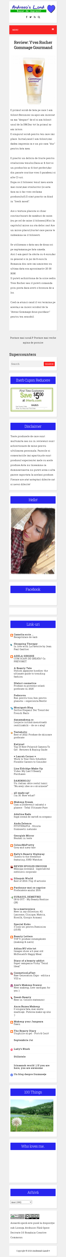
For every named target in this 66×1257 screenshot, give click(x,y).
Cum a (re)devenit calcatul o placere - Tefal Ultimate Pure (31, 806)
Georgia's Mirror (24, 835)
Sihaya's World (23, 878)
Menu (15, 30)
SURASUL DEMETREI (27, 896)
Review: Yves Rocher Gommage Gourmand (33, 45)
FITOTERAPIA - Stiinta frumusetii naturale (27, 827)
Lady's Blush (22, 1048)
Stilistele (20, 1056)
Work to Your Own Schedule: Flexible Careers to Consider (30, 760)
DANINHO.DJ (22, 780)
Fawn (17, 1024)
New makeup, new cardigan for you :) (32, 989)
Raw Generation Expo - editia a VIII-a (32, 977)
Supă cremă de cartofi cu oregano (33, 816)
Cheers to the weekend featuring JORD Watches (28, 858)
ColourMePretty (24, 844)
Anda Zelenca (22, 823)
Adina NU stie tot (25, 948)
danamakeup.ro (23, 719)
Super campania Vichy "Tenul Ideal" (31, 965)
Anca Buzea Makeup (27, 1006)
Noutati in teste (23, 838)
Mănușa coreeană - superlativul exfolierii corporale (32, 870)
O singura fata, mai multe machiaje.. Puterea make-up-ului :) (32, 1012)
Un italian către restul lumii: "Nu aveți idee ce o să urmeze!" (31, 785)
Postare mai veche (45, 337)
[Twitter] (31, 17)
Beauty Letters (23, 936)
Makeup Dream (23, 802)
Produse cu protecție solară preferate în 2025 (29, 687)
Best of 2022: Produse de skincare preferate (33, 736)
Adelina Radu (22, 814)
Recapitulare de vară (25, 637)
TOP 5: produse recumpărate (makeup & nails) (30, 940)
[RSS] (35, 17)
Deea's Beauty (22, 997)
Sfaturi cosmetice (25, 683)
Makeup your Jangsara (28, 1021)
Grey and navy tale (25, 847)
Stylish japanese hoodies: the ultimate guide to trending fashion (31, 673)
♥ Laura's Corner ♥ (25, 756)
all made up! (21, 792)
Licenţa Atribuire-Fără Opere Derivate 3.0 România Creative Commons (30, 1232)
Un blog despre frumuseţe (30, 1074)
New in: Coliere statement (29, 999)
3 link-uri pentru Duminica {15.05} (30, 928)
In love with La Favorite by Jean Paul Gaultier (33, 648)
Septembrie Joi (23, 1040)
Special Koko (22, 924)
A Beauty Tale (23, 668)
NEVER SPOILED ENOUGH (30, 866)
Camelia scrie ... (23, 634)
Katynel (19, 744)
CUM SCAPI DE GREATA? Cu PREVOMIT (29, 660)
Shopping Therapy (26, 643)
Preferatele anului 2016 (27, 890)
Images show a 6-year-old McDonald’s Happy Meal (28, 953)
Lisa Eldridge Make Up (28, 768)
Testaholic (20, 732)
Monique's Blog (23, 707)
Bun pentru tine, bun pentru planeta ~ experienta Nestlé (30, 699)
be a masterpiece (24, 908)
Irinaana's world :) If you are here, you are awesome (32, 1066)
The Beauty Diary (25, 1030)
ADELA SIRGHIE (24, 655)
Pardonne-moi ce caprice (29, 887)
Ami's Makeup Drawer (28, 985)
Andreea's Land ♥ (41, 1250)
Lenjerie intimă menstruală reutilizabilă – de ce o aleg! (30, 724)
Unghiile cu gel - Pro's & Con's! (31, 1033)
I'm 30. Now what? (24, 795)
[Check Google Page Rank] (17, 1218)
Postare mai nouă (20, 337)
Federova (20, 695)
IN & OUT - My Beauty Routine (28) (31, 901)
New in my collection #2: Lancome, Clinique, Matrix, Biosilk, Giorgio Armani (29, 914)
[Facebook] (26, 17)
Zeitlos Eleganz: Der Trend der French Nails (31, 712)
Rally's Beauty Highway (29, 854)
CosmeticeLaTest (24, 972)
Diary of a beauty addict (29, 960)
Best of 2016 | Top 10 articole (30, 880)
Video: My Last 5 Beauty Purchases (27, 773)
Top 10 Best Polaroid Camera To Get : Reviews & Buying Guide (32, 748)
